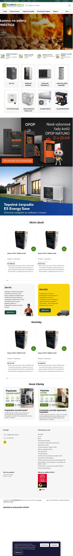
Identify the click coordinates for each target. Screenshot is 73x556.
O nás (22, 1)
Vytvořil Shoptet (53, 498)
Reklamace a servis (42, 443)
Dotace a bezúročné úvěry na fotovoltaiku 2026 (51, 458)
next (68, 252)
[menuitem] (4, 11)
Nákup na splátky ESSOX (44, 448)
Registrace (65, 1)
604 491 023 (9, 436)
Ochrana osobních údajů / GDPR (46, 445)
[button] (4, 31)
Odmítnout (44, 545)
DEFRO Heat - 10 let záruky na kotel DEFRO (50, 464)
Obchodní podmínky (43, 439)
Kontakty (16, 1)
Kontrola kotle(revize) (43, 466)
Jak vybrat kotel (42, 450)
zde (33, 549)
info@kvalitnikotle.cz (8, 1)
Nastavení (18, 552)
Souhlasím (54, 545)
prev (4, 252)
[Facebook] (4, 440)
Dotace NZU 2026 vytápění (45, 456)
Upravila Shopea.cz (63, 498)
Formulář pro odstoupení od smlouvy (48, 441)
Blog (28, 1)
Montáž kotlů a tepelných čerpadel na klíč (49, 454)
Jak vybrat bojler (42, 452)
